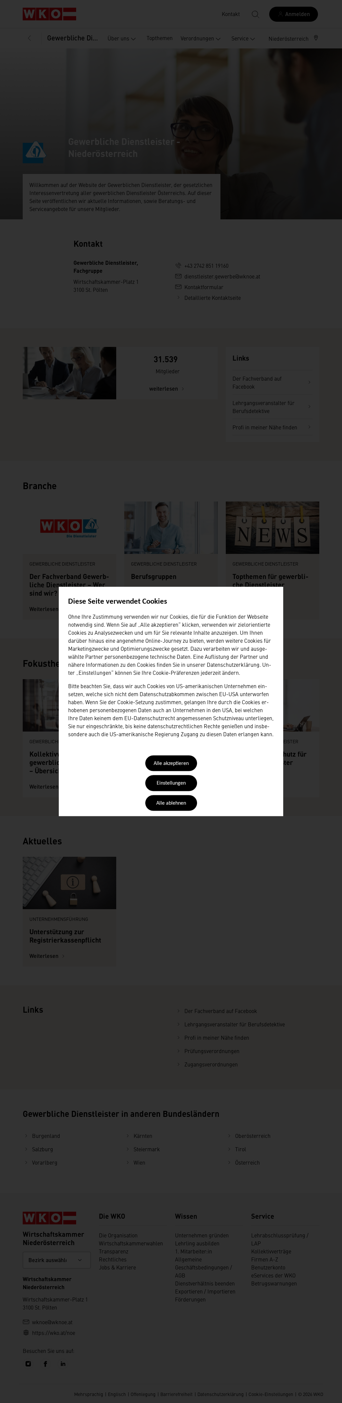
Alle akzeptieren (171, 763)
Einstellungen (171, 783)
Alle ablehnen (171, 803)
